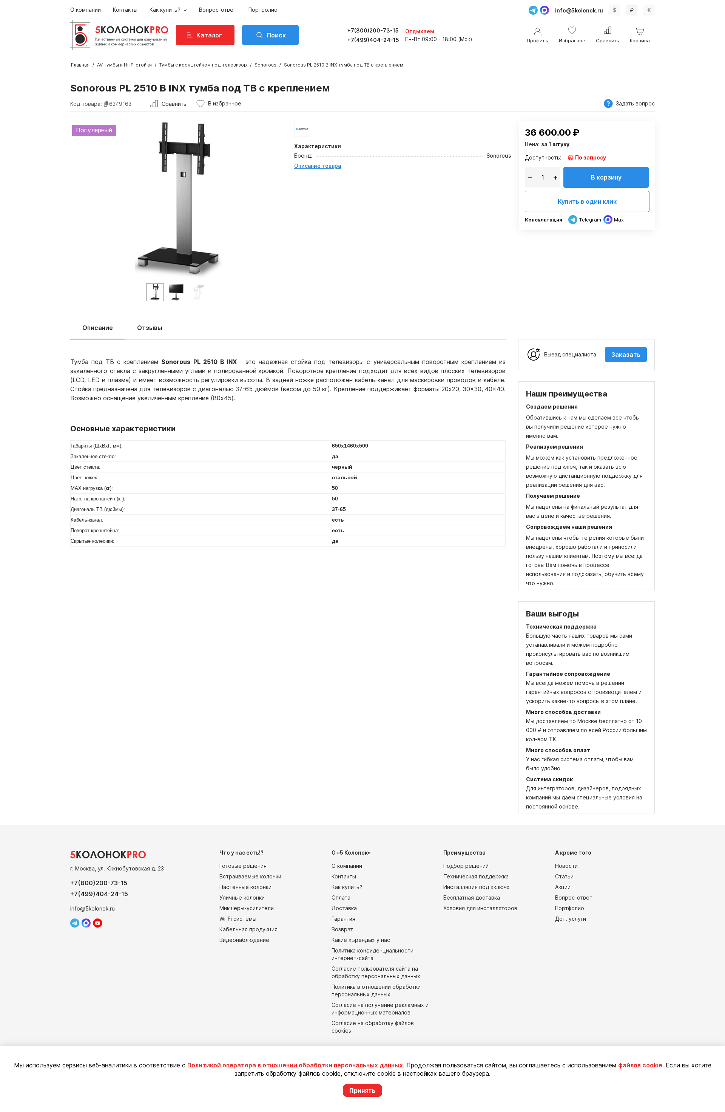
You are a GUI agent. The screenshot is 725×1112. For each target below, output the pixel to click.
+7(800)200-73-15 (373, 30)
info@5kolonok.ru (579, 10)
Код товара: (86, 104)
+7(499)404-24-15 (373, 40)
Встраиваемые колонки (250, 876)
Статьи (564, 876)
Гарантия (343, 918)
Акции (563, 887)
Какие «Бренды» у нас (361, 940)
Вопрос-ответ (217, 9)
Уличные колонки (242, 897)
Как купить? (166, 9)
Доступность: (543, 157)
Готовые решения (243, 866)
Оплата (341, 897)
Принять (362, 1090)
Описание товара (317, 166)
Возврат (342, 929)
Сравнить (174, 104)
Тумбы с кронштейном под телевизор (203, 65)
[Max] (544, 10)
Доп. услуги (570, 918)
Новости (566, 866)
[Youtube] (97, 923)
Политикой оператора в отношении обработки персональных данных (295, 1065)
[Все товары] (302, 129)
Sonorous (265, 65)
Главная (80, 65)
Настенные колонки (245, 887)
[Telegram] (533, 10)
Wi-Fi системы (237, 918)
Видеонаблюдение (244, 940)
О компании (85, 9)
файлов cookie (640, 1065)
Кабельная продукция (248, 929)
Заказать (625, 354)
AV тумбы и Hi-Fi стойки (124, 65)
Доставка (344, 908)
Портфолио (263, 9)
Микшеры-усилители (246, 908)
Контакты (125, 9)
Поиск (276, 35)
